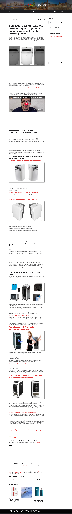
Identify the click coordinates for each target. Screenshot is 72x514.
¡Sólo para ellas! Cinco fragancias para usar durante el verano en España (14, 500)
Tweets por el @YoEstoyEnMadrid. (56, 36)
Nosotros (35, 11)
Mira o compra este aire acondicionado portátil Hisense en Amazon (21, 237)
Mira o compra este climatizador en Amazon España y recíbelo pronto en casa (23, 412)
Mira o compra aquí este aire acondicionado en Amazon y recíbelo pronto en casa (23, 192)
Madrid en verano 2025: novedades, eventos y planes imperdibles (13, 430)
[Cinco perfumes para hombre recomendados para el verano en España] (39, 491)
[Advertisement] (27, 74)
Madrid (10, 11)
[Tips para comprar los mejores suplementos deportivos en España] (26, 492)
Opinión (26, 11)
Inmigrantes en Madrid (27, 465)
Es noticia (21, 11)
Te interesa (14, 502)
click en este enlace (18, 472)
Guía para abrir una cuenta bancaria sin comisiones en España (27, 87)
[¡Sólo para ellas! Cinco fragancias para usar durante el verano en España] (14, 491)
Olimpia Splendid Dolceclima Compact (25, 161)
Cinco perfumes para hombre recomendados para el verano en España (39, 500)
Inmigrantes (16, 11)
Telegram (21, 465)
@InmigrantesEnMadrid (25, 469)
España (30, 11)
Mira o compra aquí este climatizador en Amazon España (19, 315)
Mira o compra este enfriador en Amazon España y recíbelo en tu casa (21, 363)
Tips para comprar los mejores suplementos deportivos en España (27, 501)
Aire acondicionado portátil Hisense (23, 200)
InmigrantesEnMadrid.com (24, 511)
